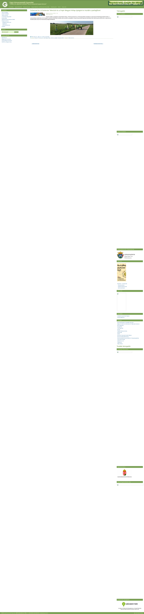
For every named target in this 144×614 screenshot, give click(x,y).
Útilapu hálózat (120, 343)
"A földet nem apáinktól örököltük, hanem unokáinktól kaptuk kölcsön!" (28, 4)
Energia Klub (119, 326)
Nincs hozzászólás (46, 36)
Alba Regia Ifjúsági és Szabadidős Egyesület (125, 322)
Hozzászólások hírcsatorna (7, 40)
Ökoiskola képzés (121, 285)
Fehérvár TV (36, 37)
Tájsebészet (119, 342)
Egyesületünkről (18, 7)
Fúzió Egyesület (120, 328)
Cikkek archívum (71, 37)
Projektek (3, 26)
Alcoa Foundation (5, 12)
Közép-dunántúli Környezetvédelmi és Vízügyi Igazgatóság (128, 338)
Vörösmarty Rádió (61, 37)
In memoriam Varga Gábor (6, 16)
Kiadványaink (54, 7)
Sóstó (59, 7)
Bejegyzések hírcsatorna (6, 39)
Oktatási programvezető (122, 286)
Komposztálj (119, 332)
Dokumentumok (26, 7)
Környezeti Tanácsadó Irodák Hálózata (124, 335)
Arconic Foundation (5, 13)
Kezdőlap (11, 7)
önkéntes (52, 37)
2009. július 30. (34, 36)
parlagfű (55, 37)
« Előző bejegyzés (35, 43)
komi (40, 36)
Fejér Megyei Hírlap (47, 37)
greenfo (118, 329)
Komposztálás (4, 18)
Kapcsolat (64, 7)
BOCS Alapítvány (120, 325)
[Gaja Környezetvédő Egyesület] (4, 4)
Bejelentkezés (4, 37)
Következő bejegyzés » (98, 43)
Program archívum (5, 20)
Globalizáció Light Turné (6, 22)
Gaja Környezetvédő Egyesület (21, 2)
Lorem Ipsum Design (121, 339)
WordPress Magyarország (6, 41)
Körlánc (118, 333)
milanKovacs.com (120, 340)
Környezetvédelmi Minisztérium (123, 336)
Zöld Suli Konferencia (6, 25)
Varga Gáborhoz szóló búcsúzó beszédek (40, 7)
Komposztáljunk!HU (120, 317)
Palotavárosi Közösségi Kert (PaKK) (8, 19)
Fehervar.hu (41, 37)
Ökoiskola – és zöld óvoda (122, 283)
